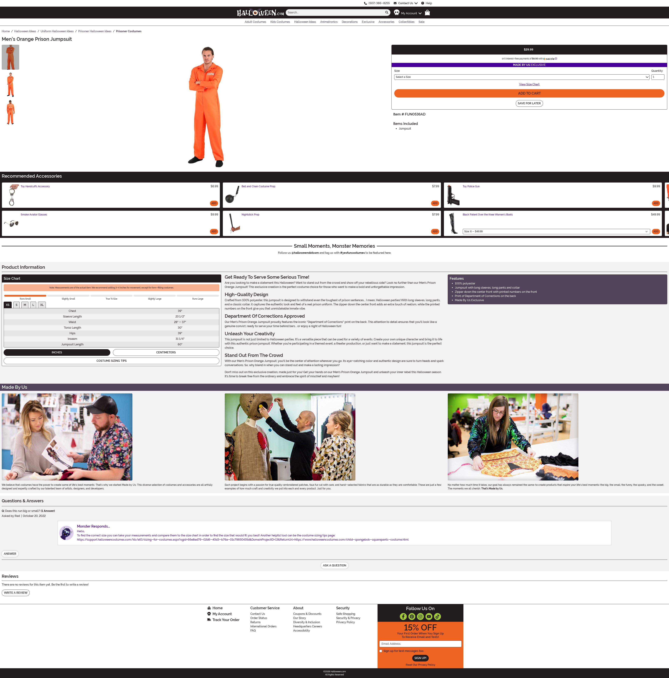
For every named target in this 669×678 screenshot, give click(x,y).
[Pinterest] (411, 616)
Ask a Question (334, 565)
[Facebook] (403, 616)
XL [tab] (42, 305)
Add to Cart (529, 93)
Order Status (258, 618)
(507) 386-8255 (379, 3)
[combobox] (334, 12)
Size (397, 70)
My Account (222, 614)
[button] (407, 12)
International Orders (263, 626)
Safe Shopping (345, 613)
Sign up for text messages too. (403, 651)
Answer (10, 553)
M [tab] (25, 305)
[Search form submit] (386, 12)
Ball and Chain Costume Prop (258, 186)
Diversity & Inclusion (306, 622)
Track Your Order (226, 620)
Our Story (299, 618)
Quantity (657, 70)
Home (218, 608)
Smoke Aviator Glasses (34, 214)
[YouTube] (428, 616)
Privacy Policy (345, 622)
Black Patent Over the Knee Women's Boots (488, 214)
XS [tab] (7, 305)
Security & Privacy (348, 618)
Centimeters (166, 352)
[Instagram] (420, 616)
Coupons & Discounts (307, 613)
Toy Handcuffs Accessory (35, 186)
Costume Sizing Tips (112, 360)
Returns (255, 622)
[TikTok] (437, 616)
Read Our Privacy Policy (420, 664)
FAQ (253, 630)
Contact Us (405, 3)
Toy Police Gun (471, 186)
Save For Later (529, 103)
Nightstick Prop (250, 214)
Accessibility (301, 630)
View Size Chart (529, 84)
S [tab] (16, 305)
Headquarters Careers (307, 626)
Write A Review (15, 592)
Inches (57, 352)
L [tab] (33, 305)
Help (429, 3)
